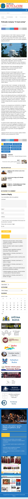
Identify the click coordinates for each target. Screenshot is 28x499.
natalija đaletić (6, 146)
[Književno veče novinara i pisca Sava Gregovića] (4, 172)
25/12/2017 (10, 186)
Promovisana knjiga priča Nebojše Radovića (15, 178)
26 (10, 309)
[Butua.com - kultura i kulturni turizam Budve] (11, 8)
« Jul (2, 313)
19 (10, 307)
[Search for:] (14, 13)
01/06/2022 (10, 180)
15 (21, 305)
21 (17, 307)
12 (10, 305)
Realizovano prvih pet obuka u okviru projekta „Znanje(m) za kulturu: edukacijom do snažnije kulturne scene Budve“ (12, 242)
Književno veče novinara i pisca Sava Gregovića (15, 171)
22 (21, 307)
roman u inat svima (16, 149)
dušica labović (8, 144)
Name (2, 209)
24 (3, 309)
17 (3, 307)
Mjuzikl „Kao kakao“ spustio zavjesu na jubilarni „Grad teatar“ (12, 427)
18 (6, 307)
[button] (26, 1)
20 (14, 307)
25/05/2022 (10, 173)
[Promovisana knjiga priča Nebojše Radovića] (4, 179)
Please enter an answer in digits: (8, 224)
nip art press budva (16, 146)
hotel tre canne (17, 144)
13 (14, 305)
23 (24, 307)
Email (2, 213)
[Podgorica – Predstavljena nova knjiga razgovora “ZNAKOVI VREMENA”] (4, 185)
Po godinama (10, 17)
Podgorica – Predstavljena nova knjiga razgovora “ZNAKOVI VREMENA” (16, 184)
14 (17, 305)
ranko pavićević (5, 149)
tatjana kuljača (5, 151)
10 (3, 305)
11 (6, 305)
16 (24, 305)
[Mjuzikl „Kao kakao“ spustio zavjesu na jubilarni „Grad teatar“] (14, 416)
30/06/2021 (4, 25)
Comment (3, 199)
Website (3, 216)
